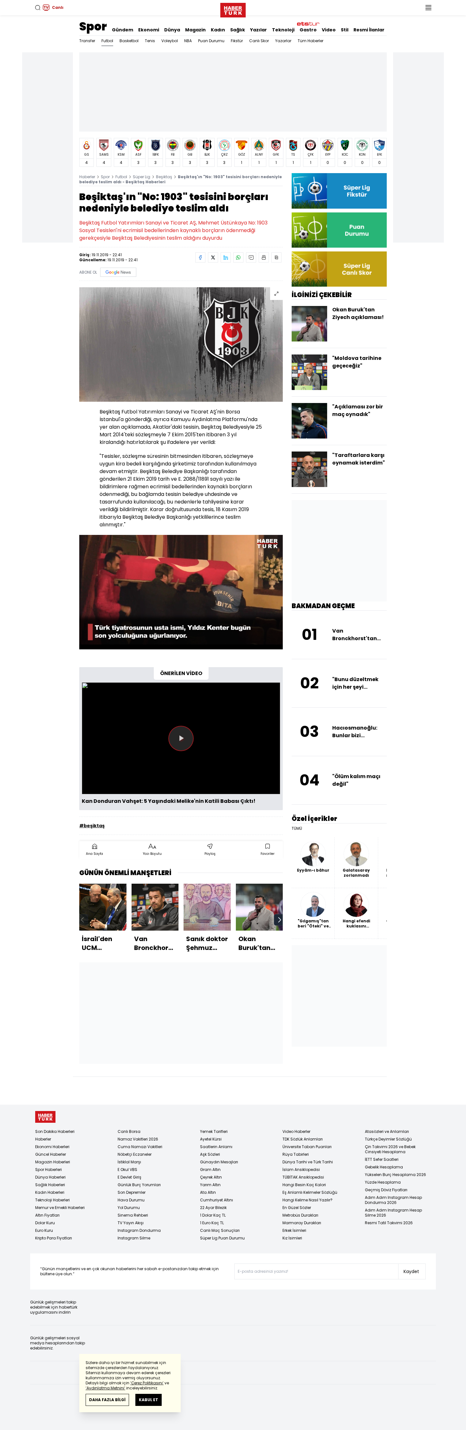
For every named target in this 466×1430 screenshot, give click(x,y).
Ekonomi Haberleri (52, 1146)
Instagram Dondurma (139, 1230)
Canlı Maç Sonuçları (220, 1230)
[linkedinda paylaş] (226, 257)
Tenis (150, 40)
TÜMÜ (297, 828)
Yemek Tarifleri (214, 1131)
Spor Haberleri (48, 1169)
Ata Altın (208, 1192)
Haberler (87, 176)
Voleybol (169, 40)
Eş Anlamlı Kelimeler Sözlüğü (309, 1192)
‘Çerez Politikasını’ (147, 1383)
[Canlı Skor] (339, 269)
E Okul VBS (127, 1169)
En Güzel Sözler (296, 1207)
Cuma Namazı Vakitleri (140, 1146)
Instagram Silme (134, 1238)
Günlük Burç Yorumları (139, 1184)
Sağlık (237, 30)
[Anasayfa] (45, 1117)
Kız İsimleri (292, 1238)
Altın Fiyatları (47, 1215)
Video (329, 30)
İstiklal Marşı (129, 1162)
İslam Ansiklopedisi (301, 1169)
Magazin (195, 30)
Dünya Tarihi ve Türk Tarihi (307, 1162)
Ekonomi (148, 30)
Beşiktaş (164, 176)
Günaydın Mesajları (219, 1162)
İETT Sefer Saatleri (381, 1159)
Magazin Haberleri (52, 1162)
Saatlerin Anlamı (216, 1146)
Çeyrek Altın (211, 1177)
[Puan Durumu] (339, 230)
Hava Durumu (131, 1200)
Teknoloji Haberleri (52, 1200)
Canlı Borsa (129, 1131)
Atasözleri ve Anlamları (387, 1131)
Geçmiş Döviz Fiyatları (386, 1190)
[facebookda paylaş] (200, 257)
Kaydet (411, 1271)
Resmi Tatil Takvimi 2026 (389, 1222)
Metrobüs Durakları (300, 1215)
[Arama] (37, 7)
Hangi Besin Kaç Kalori (304, 1184)
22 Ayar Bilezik (213, 1207)
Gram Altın (210, 1169)
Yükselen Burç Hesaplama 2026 (395, 1174)
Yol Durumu (129, 1207)
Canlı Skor (259, 40)
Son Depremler (132, 1192)
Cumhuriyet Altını (216, 1200)
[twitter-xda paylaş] (213, 257)
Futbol (107, 40)
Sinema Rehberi (133, 1215)
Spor (93, 26)
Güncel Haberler (50, 1154)
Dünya (172, 30)
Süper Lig (141, 176)
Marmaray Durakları (301, 1222)
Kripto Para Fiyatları (53, 1238)
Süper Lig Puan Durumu (222, 1238)
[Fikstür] (339, 190)
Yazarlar (283, 40)
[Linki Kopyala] (276, 257)
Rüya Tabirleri (295, 1154)
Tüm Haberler (310, 40)
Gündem (122, 30)
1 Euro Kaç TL (212, 1222)
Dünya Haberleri (50, 1177)
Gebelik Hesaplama (384, 1167)
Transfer (87, 40)
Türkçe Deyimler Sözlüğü (388, 1139)
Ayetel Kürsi (211, 1139)
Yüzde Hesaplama (383, 1182)
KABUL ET (148, 1399)
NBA (188, 40)
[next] (279, 920)
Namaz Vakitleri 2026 (138, 1139)
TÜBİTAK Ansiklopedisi (303, 1177)
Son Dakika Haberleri (54, 1131)
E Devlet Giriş (129, 1177)
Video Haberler (296, 1131)
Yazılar (258, 30)
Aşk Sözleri (210, 1154)
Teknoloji (283, 30)
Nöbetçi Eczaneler (135, 1154)
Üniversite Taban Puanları (307, 1146)
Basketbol (129, 40)
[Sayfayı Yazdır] (264, 257)
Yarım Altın (210, 1184)
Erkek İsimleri (294, 1230)
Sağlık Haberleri (50, 1184)
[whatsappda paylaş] (238, 257)
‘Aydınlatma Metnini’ (105, 1388)
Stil (344, 30)
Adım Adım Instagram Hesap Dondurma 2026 (393, 1200)
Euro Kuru (44, 1230)
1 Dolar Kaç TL (213, 1215)
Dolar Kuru (45, 1222)
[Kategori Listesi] (428, 7)
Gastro (308, 30)
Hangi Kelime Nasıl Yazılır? (307, 1200)
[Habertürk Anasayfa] (233, 9)
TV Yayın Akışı (131, 1222)
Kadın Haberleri (49, 1192)
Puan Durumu (211, 40)
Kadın (218, 30)
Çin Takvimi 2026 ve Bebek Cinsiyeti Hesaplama (390, 1149)
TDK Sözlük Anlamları (302, 1139)
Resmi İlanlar (369, 30)
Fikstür (237, 40)
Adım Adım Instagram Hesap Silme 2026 (393, 1212)
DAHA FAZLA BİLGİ (107, 1399)
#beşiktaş (92, 825)
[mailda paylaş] (251, 257)
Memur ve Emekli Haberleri (60, 1207)
